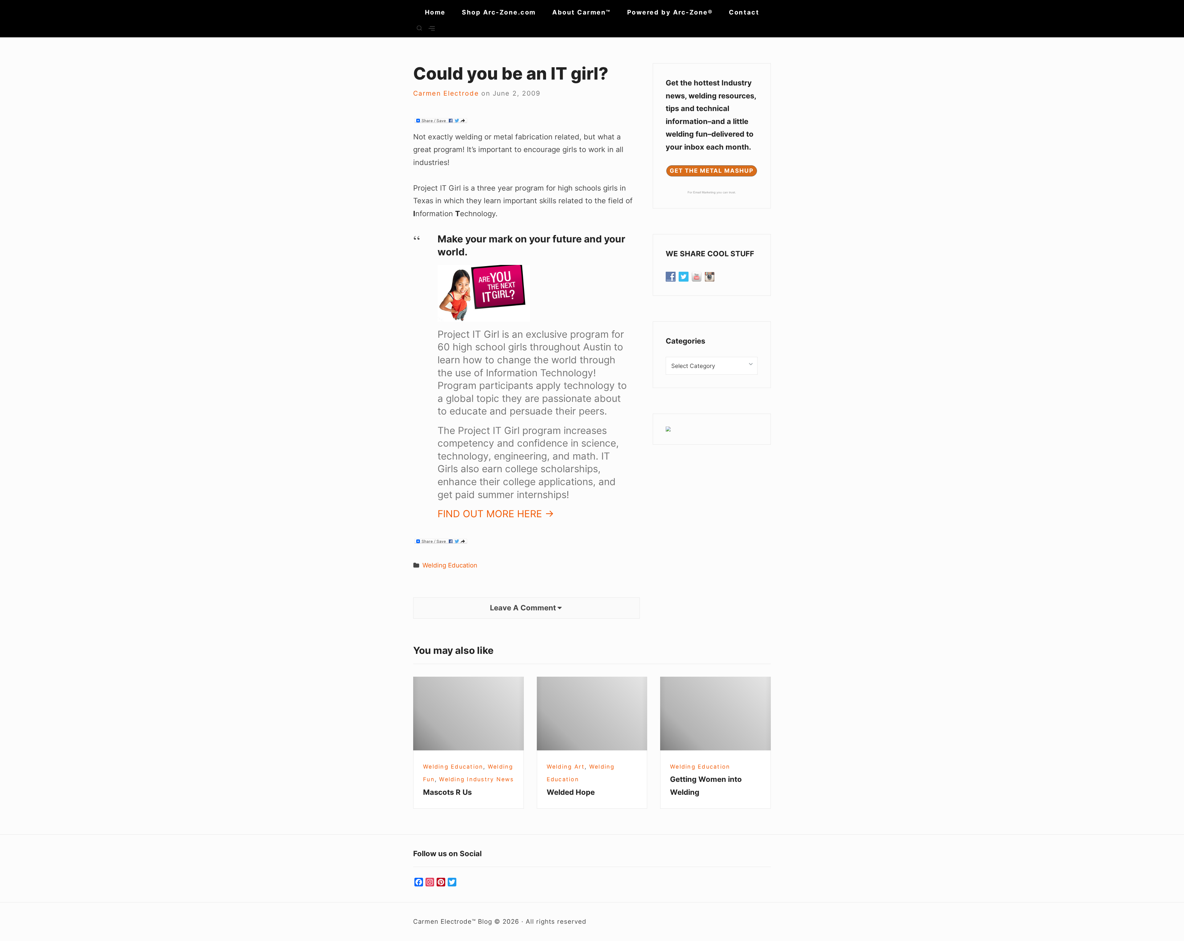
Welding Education (449, 565)
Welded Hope (571, 792)
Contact (744, 12)
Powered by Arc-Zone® (670, 12)
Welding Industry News (476, 779)
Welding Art (566, 766)
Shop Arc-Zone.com (499, 12)
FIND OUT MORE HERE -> (496, 514)
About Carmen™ (581, 12)
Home (435, 12)
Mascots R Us (447, 792)
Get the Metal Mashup (712, 170)
